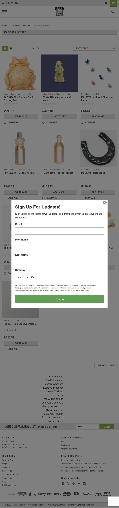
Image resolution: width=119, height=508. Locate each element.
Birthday (20, 270)
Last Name (21, 255)
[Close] (105, 202)
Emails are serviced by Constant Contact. (75, 290)
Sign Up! (59, 299)
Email (18, 224)
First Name (21, 239)
